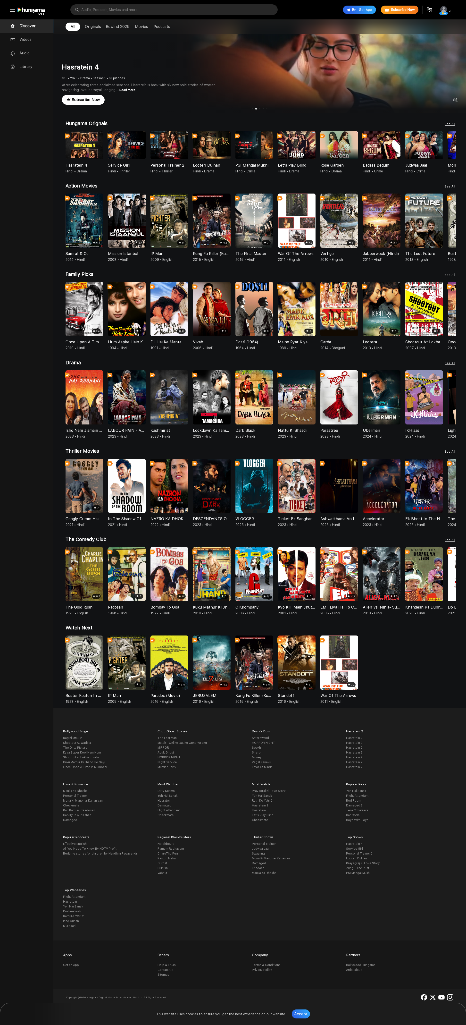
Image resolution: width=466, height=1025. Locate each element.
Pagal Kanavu (261, 762)
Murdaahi (69, 926)
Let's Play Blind (263, 815)
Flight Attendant (169, 810)
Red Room (353, 800)
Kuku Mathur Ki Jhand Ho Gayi (84, 762)
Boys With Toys (357, 820)
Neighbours (166, 844)
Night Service (167, 762)
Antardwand (260, 738)
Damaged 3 (354, 805)
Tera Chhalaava (357, 810)
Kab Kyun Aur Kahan (77, 815)
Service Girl (354, 848)
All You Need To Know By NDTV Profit (89, 848)
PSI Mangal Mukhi (358, 873)
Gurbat (162, 863)
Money (257, 757)
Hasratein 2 (354, 738)
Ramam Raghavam (171, 848)
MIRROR (163, 747)
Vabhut (162, 873)
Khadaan (258, 868)
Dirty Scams (166, 791)
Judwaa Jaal (260, 848)
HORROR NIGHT (169, 757)
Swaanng (258, 853)
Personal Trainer (75, 795)
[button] (452, 146)
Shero (256, 752)
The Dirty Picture (75, 747)
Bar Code (353, 815)
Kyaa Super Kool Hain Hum (82, 752)
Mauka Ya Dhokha (75, 791)
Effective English (75, 844)
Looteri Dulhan (356, 858)
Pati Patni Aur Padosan (79, 810)
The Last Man (167, 738)
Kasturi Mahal (167, 858)
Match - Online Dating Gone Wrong (182, 743)
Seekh (256, 747)
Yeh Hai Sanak (167, 795)
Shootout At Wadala (77, 743)
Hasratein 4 (354, 844)
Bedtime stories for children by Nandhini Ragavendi (100, 853)
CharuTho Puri (168, 853)
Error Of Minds (262, 767)
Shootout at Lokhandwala (81, 757)
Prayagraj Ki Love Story (269, 791)
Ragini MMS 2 (72, 738)
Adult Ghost (166, 752)
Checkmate (71, 805)
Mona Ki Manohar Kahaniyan (83, 800)
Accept (301, 1014)
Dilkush (163, 868)
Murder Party (167, 767)
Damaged (70, 820)
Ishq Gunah (71, 921)
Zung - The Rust (357, 868)
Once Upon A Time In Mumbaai (85, 767)
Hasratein (164, 800)
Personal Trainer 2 (359, 853)
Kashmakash (72, 911)
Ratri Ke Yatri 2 (262, 800)
